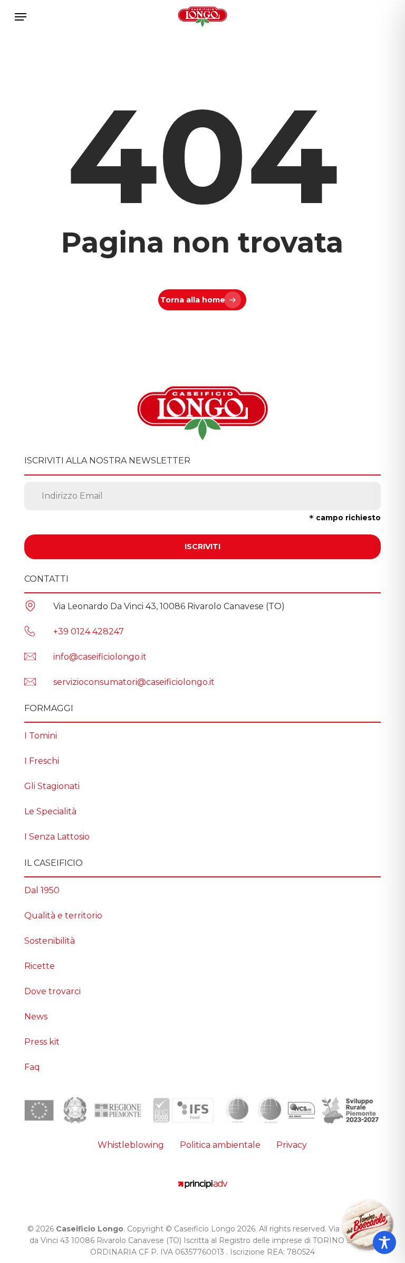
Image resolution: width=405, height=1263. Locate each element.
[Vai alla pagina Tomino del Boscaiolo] (368, 1226)
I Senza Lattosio (57, 837)
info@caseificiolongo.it (100, 657)
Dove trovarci (52, 991)
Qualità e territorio (63, 916)
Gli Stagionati (52, 786)
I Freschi (41, 761)
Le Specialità (50, 811)
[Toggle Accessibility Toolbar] (384, 1242)
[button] (20, 17)
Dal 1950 (42, 890)
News (35, 1017)
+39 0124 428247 (88, 631)
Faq (32, 1067)
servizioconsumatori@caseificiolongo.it (134, 682)
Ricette (39, 966)
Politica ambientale (220, 1145)
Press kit (42, 1042)
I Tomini (40, 736)
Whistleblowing (131, 1145)
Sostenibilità (49, 941)
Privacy (291, 1145)
